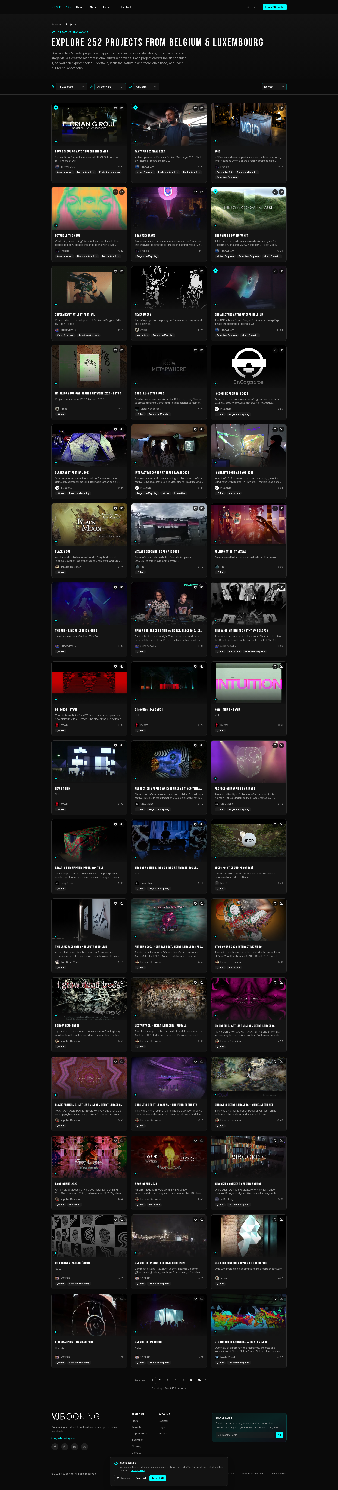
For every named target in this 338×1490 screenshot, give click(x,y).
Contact (126, 6)
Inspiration (137, 1439)
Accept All (158, 1478)
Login (162, 1427)
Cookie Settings (278, 1473)
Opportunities (139, 1433)
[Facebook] (54, 1446)
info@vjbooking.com (63, 1438)
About (93, 6)
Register (163, 1420)
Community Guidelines (252, 1473)
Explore (107, 6)
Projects (136, 1427)
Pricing (163, 1433)
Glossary (137, 1446)
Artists (135, 1420)
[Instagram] (64, 1446)
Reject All (141, 1478)
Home (79, 6)
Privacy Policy (138, 1470)
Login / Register (274, 6)
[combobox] (71, 86)
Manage (125, 1478)
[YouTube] (84, 1446)
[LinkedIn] (74, 1446)
